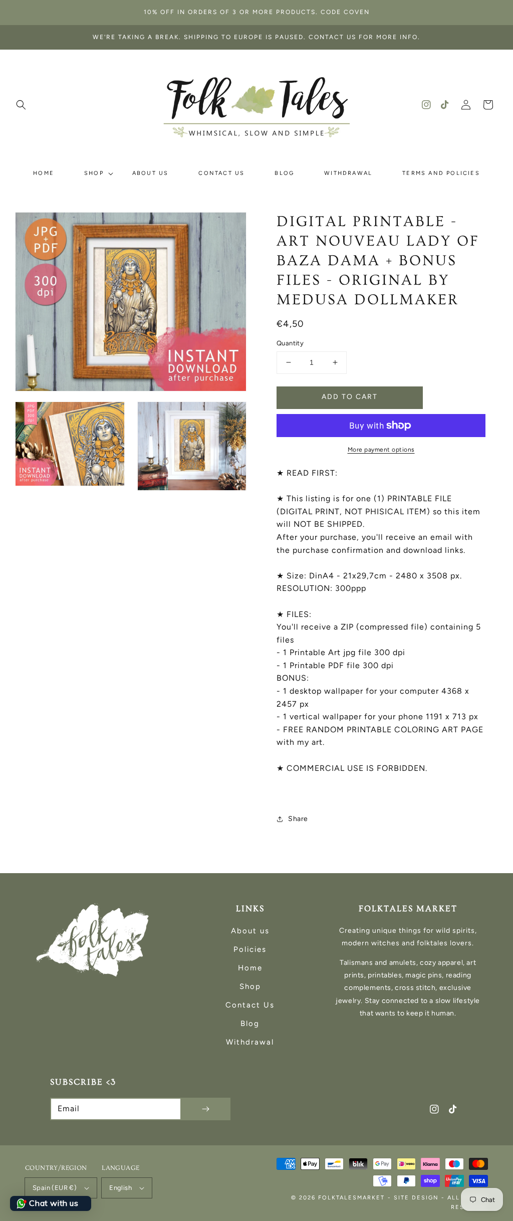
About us (250, 930)
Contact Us (250, 1004)
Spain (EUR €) (55, 1187)
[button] (21, 105)
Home (250, 967)
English (120, 1187)
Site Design (416, 1197)
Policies (250, 949)
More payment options (381, 449)
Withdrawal (250, 1042)
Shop (250, 986)
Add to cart (350, 396)
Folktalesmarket (351, 1197)
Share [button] (298, 819)
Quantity (290, 343)
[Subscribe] (205, 1109)
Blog (250, 1023)
